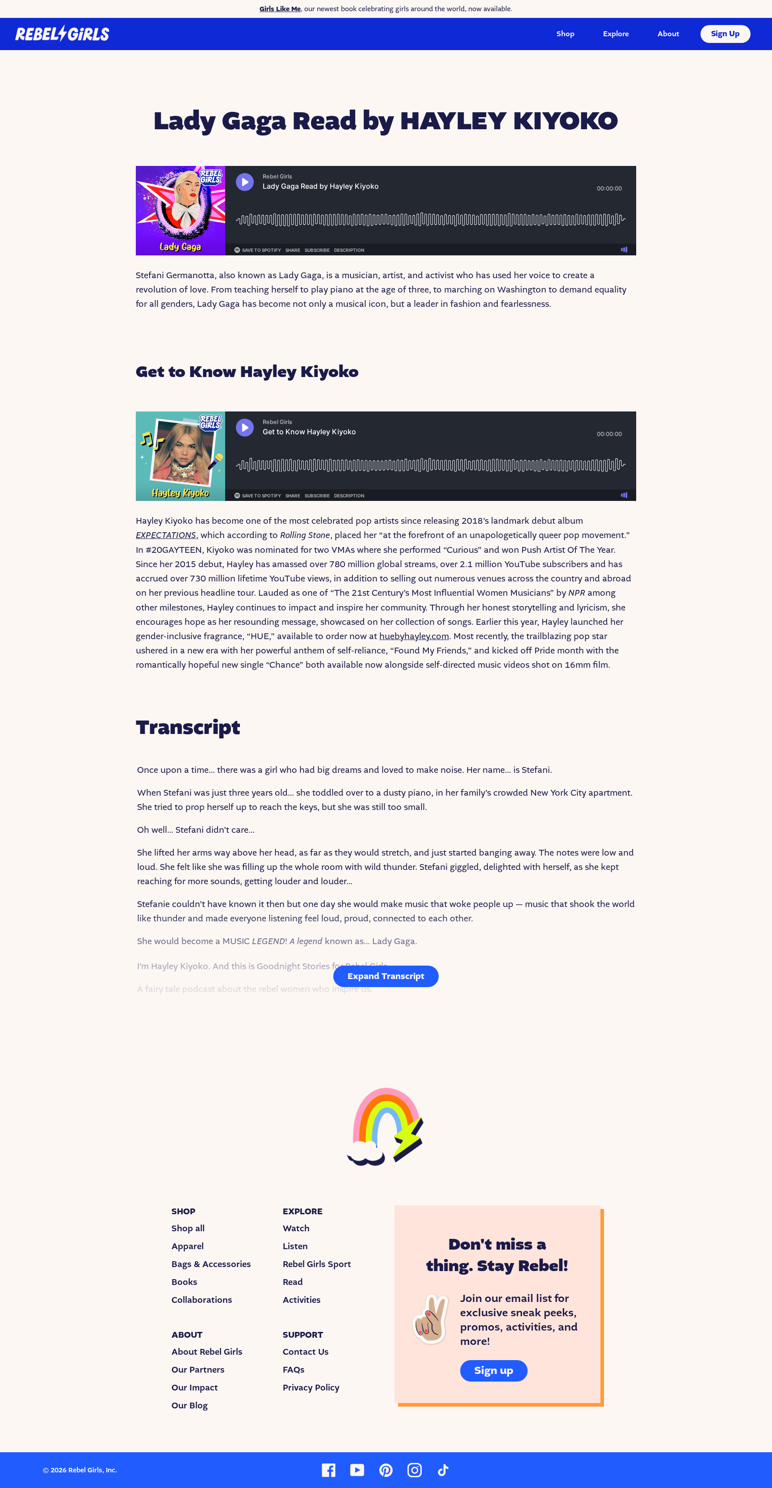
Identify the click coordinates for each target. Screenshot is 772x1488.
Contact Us (306, 1352)
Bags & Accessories (211, 1264)
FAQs (294, 1370)
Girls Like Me (280, 8)
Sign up (493, 1370)
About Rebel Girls (207, 1352)
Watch (296, 1228)
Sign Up (725, 34)
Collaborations (202, 1300)
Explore (616, 34)
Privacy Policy (311, 1388)
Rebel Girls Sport (317, 1264)
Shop (566, 34)
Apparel (188, 1246)
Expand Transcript (386, 976)
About (668, 34)
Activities (302, 1300)
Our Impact (195, 1388)
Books (184, 1282)
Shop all (188, 1228)
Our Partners (198, 1370)
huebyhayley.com (414, 636)
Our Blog (190, 1406)
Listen (295, 1246)
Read (293, 1282)
